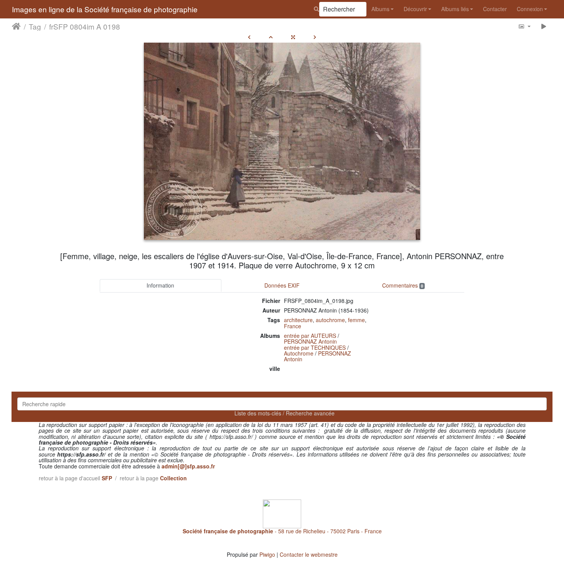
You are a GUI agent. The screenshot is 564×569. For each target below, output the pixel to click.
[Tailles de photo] (524, 26)
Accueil (16, 26)
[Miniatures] (271, 37)
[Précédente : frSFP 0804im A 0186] (249, 37)
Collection (173, 478)
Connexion (530, 9)
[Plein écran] (293, 37)
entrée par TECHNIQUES (315, 347)
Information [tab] (160, 285)
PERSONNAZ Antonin (310, 341)
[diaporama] (544, 26)
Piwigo (267, 554)
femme (356, 320)
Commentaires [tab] (402, 285)
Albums (380, 9)
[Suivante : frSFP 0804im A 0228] (314, 37)
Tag (35, 26)
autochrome (330, 320)
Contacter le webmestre (309, 554)
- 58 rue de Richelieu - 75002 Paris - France (282, 531)
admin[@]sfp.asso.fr (188, 466)
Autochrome (298, 353)
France (292, 326)
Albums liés (455, 9)
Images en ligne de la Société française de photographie (105, 9)
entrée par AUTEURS (310, 335)
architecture (298, 320)
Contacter (495, 9)
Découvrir (415, 9)
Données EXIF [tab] (282, 285)
